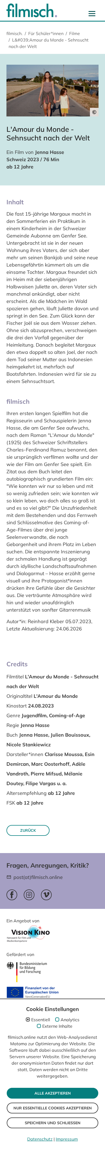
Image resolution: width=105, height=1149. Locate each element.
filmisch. (14, 33)
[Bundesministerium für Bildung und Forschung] (26, 972)
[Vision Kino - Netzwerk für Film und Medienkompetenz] (28, 935)
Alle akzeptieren (52, 1093)
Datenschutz (39, 1139)
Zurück (28, 830)
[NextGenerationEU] (32, 992)
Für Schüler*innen (46, 33)
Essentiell (40, 1019)
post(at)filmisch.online (38, 877)
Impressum (67, 1139)
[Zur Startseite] (31, 10)
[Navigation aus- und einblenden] (92, 13)
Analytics (70, 1019)
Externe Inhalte (57, 1026)
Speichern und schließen (52, 1122)
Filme (74, 33)
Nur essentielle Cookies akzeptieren (52, 1108)
